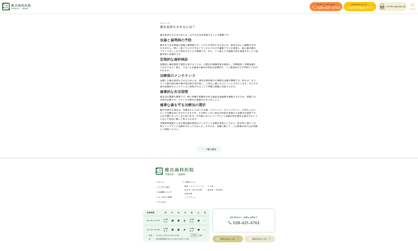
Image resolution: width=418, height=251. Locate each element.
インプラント (190, 197)
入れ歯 (210, 186)
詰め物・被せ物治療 (193, 190)
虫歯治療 (188, 193)
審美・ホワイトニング (194, 186)
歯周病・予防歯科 (215, 190)
